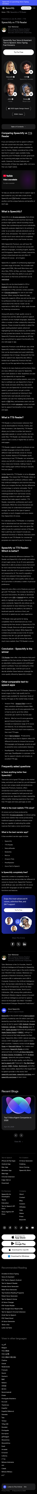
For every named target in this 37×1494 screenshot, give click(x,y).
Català (4, 1469)
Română (4, 1427)
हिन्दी (3, 1380)
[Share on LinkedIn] (24, 944)
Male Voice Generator (9, 1290)
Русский (4, 1402)
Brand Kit (22, 1220)
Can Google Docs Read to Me (12, 1309)
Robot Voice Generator (10, 1296)
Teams (4, 1200)
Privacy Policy (6, 1491)
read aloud (5, 279)
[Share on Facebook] (12, 944)
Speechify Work (25, 1170)
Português (5, 1430)
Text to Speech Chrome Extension (14, 1312)
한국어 (4, 1389)
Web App (5, 1174)
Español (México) (8, 1411)
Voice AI (19, 40)
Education (5, 1203)
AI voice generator (19, 217)
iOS (14, 597)
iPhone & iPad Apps (8, 1161)
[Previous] (16, 1135)
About (21, 1194)
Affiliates (22, 1207)
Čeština (4, 1360)
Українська (5, 1405)
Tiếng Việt (5, 1424)
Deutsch (5, 1376)
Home (3, 12)
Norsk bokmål (6, 1392)
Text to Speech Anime (9, 1299)
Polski (4, 1395)
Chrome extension (11, 293)
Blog (20, 1201)
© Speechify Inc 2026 (19, 1491)
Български (5, 1434)
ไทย (3, 1418)
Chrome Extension (8, 1177)
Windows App (6, 1170)
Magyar (4, 1348)
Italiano (4, 1383)
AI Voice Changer (8, 1302)
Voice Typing (22, 42)
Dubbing (22, 1164)
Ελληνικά (5, 1453)
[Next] (21, 1135)
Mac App (5, 1167)
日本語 (4, 1386)
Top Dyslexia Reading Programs (13, 1293)
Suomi (4, 1373)
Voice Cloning (24, 1167)
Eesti (3, 1446)
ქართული (5, 1437)
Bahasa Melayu (7, 1472)
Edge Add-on (6, 1180)
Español (4, 1408)
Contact (22, 1197)
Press (21, 1217)
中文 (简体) (5, 1351)
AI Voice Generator (26, 1161)
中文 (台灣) (5, 1354)
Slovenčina (5, 1440)
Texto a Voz (5, 1325)
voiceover (19, 404)
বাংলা (3, 1465)
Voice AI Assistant (8, 1277)
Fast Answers (9, 45)
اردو (3, 1475)
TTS (8, 12)
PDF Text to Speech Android (11, 1280)
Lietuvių (4, 1456)
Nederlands (6, 1367)
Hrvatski (4, 1449)
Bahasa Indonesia (8, 1462)
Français (5, 1370)
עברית (3, 1459)
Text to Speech (9, 42)
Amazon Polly (20, 704)
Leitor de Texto (7, 1328)
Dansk (4, 1364)
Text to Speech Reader (10, 1283)
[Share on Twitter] (18, 944)
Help (21, 1210)
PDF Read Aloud (7, 1318)
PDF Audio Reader (8, 1306)
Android (4, 287)
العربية (4, 1345)
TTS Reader (6, 658)
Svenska (4, 1414)
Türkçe (4, 1421)
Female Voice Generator (10, 1286)
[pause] (4, 1486)
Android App (6, 1164)
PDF (8, 401)
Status (21, 1213)
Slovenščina (6, 1443)
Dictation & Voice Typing (10, 1274)
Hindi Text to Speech (9, 1315)
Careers (22, 1204)
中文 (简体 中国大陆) (9, 1357)
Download (5, 1183)
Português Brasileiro (9, 1399)
